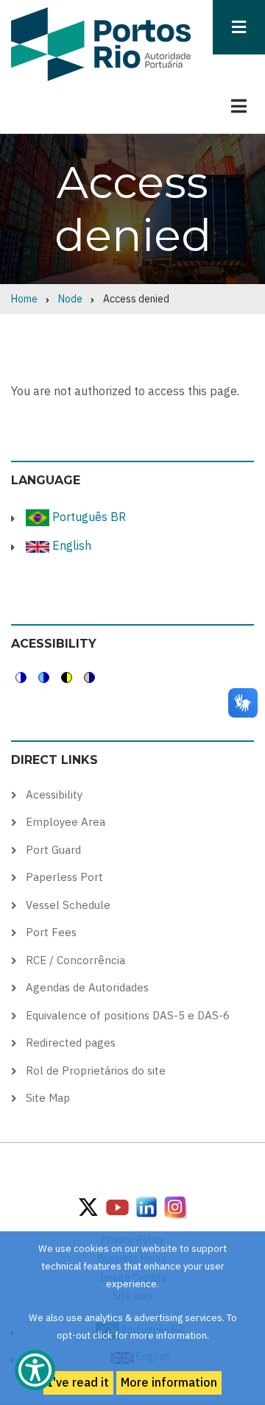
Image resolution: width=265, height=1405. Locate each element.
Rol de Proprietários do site (96, 1070)
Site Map (48, 1098)
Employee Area (65, 822)
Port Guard (53, 850)
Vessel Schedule (68, 905)
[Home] (101, 43)
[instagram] (146, 1206)
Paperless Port (64, 877)
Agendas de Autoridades (87, 987)
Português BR (87, 516)
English (70, 545)
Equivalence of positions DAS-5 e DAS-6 (128, 1015)
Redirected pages (71, 1043)
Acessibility (54, 794)
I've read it (78, 1382)
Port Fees (51, 932)
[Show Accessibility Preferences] (35, 1370)
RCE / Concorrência (75, 960)
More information (169, 1382)
